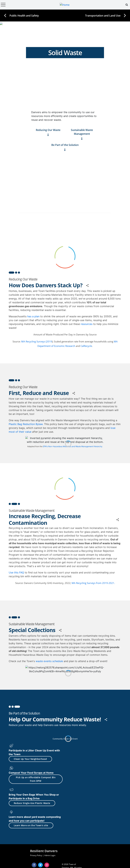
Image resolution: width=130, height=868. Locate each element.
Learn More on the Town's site (31, 825)
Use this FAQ (17, 572)
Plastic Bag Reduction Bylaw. (26, 424)
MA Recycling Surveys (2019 (36, 341)
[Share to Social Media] (87, 286)
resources (86, 324)
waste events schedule (49, 661)
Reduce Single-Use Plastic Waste (32, 803)
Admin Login (49, 855)
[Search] (127, 5)
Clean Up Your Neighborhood (30, 758)
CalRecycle (86, 345)
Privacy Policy (36, 855)
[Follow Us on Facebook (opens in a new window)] (34, 865)
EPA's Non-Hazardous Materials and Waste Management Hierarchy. (73, 446)
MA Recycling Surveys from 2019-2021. (93, 583)
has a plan (33, 316)
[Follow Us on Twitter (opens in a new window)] (40, 865)
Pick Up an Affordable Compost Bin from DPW (35, 779)
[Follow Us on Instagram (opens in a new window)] (46, 865)
